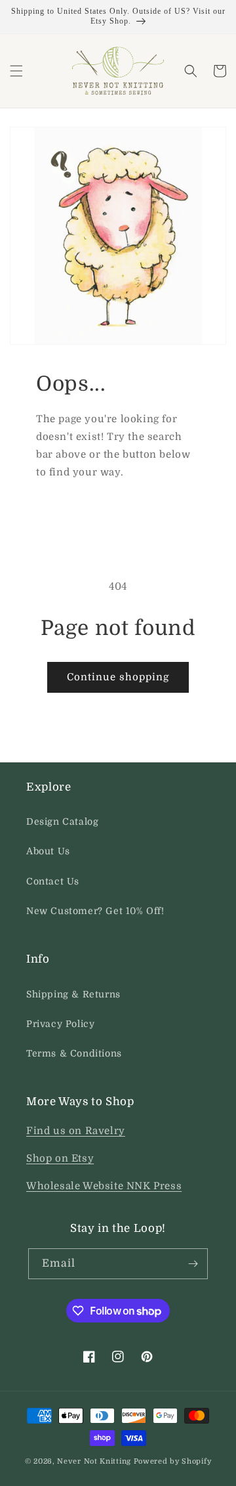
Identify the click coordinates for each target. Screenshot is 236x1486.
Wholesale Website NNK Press (104, 1186)
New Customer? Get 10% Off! (95, 911)
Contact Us (52, 881)
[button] (16, 70)
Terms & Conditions (74, 1053)
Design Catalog (62, 821)
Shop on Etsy (60, 1158)
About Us (48, 851)
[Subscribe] (192, 1263)
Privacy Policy (60, 1023)
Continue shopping (118, 677)
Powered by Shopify (173, 1461)
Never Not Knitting (94, 1461)
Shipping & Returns (73, 994)
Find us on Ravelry (75, 1131)
